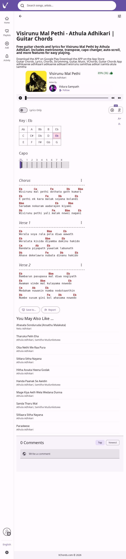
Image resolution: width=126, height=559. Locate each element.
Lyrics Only (36, 110)
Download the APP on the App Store (82, 59)
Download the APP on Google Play (38, 59)
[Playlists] (7, 30)
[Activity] (7, 56)
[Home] (7, 18)
